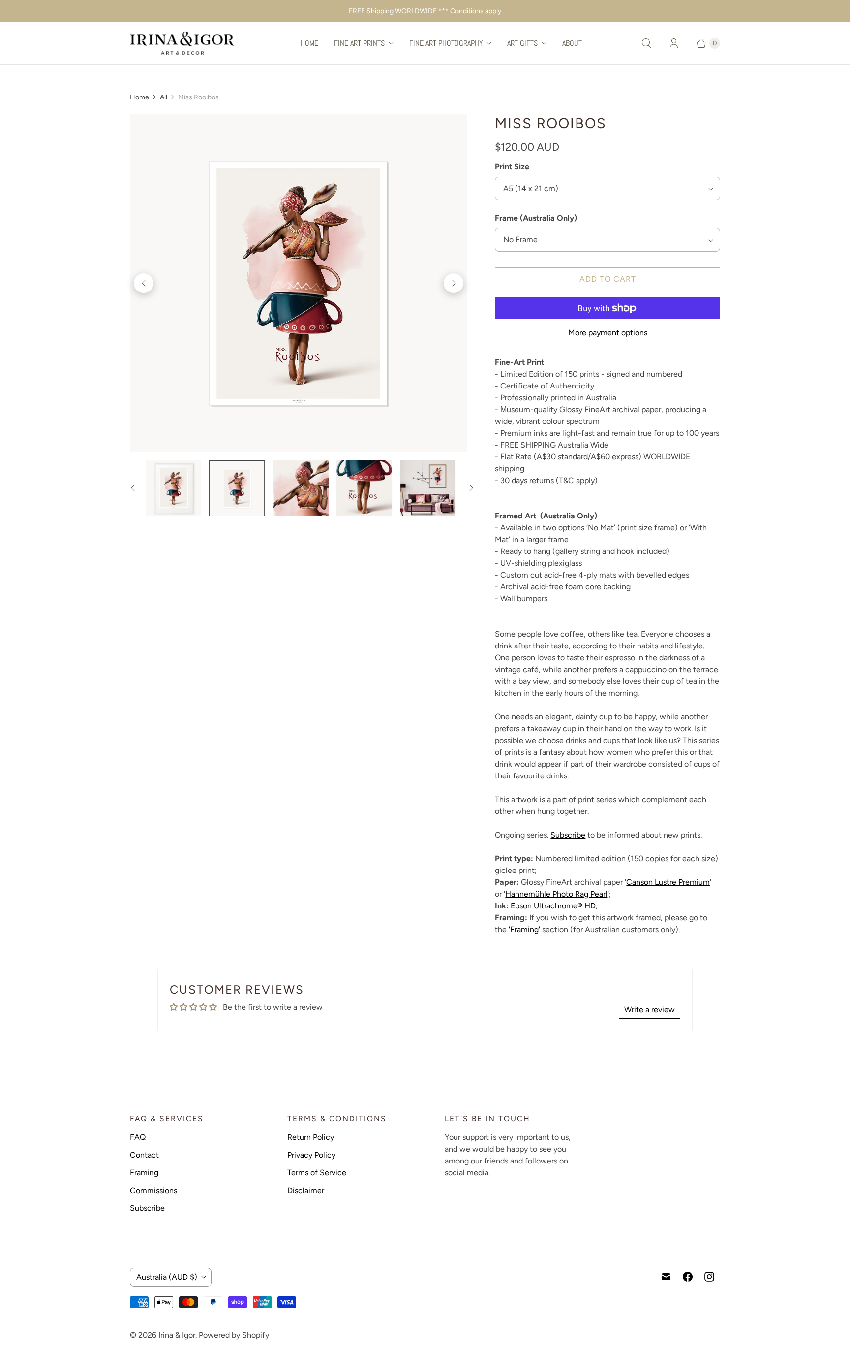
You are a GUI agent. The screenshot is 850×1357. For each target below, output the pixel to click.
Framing (144, 1172)
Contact (144, 1155)
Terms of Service (316, 1172)
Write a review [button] (649, 1009)
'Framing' (524, 929)
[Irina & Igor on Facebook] (687, 1277)
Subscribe (567, 835)
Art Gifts (522, 43)
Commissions (153, 1190)
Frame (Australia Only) (536, 218)
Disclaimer (305, 1190)
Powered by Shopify (234, 1335)
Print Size (512, 166)
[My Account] (674, 43)
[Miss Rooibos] (298, 283)
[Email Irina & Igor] (666, 1277)
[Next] (453, 283)
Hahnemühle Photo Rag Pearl (556, 894)
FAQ (138, 1137)
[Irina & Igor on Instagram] (709, 1277)
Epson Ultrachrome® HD (553, 905)
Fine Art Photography (446, 43)
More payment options (607, 332)
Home (309, 43)
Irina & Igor (176, 1335)
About (572, 43)
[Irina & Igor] (183, 43)
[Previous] (143, 283)
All (163, 97)
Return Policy (310, 1137)
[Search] (646, 43)
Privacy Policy (311, 1155)
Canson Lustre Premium (668, 882)
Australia (166, 1277)
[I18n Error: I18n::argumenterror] (173, 488)
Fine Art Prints (359, 43)
